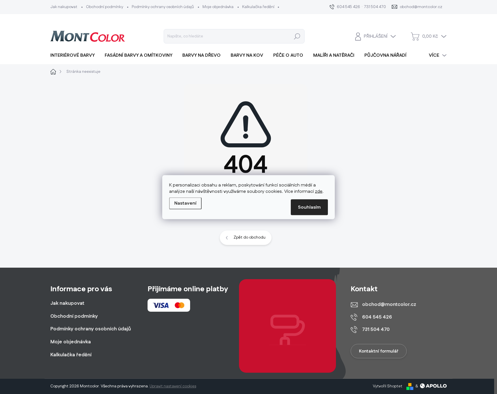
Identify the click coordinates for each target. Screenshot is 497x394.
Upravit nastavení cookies (173, 386)
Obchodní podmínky (104, 7)
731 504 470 (376, 329)
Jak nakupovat (63, 7)
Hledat (297, 36)
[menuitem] (74, 55)
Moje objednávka (218, 7)
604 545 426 (377, 317)
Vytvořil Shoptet (387, 386)
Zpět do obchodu (249, 237)
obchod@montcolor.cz (389, 304)
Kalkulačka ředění (258, 7)
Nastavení (185, 203)
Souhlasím (309, 207)
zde (318, 191)
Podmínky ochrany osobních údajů (163, 7)
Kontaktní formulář (378, 351)
